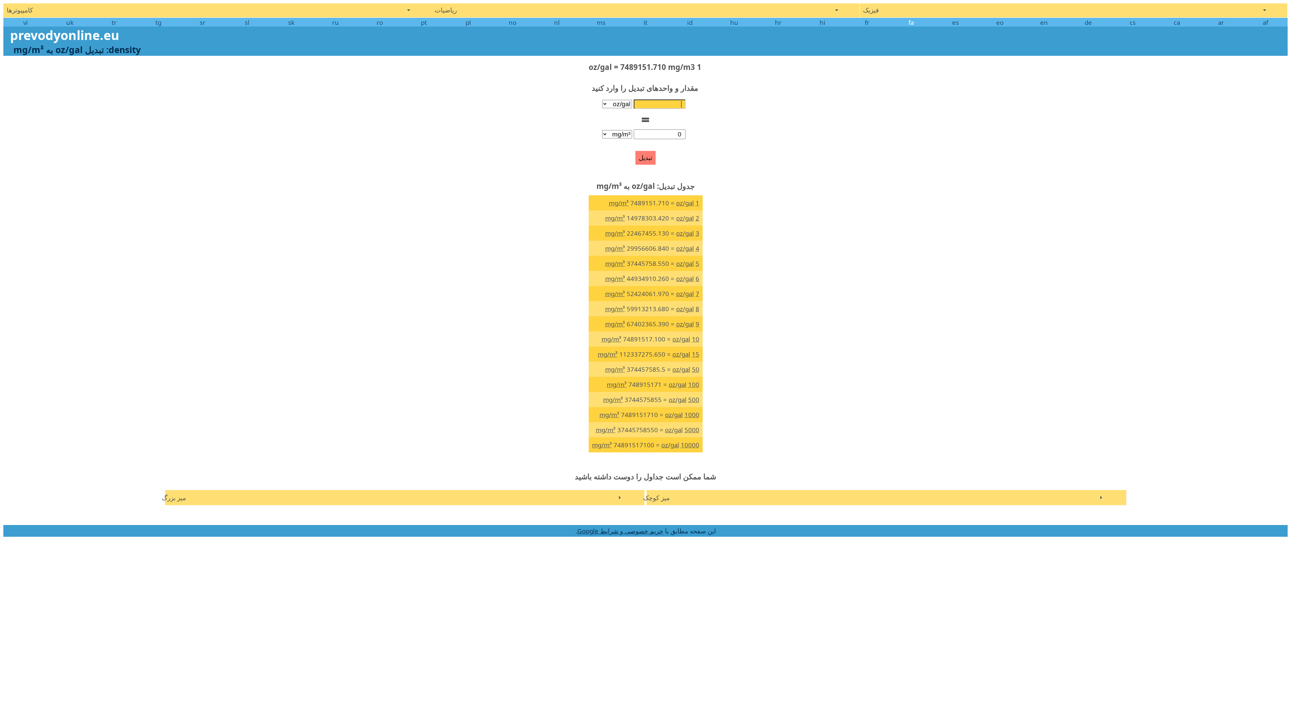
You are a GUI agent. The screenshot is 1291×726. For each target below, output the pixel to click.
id (690, 22)
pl (468, 22)
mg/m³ (619, 203)
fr (867, 22)
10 (695, 339)
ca (1177, 22)
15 (695, 354)
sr (202, 22)
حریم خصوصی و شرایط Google (620, 531)
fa (911, 22)
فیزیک (871, 10)
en (1044, 22)
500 (693, 399)
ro (380, 22)
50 (695, 369)
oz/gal (685, 203)
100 (693, 384)
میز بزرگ (174, 497)
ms (601, 22)
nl (557, 22)
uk (70, 22)
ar (1221, 22)
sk (291, 22)
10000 (690, 445)
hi (822, 22)
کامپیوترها (20, 10)
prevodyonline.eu (64, 35)
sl (247, 22)
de (1088, 22)
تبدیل (645, 157)
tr (114, 22)
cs (1133, 22)
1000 (691, 414)
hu (734, 22)
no (512, 22)
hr (778, 22)
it (645, 22)
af (1265, 22)
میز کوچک (656, 497)
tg (158, 22)
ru (335, 22)
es (955, 22)
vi (25, 22)
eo (1000, 22)
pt (424, 22)
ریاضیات (446, 10)
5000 (691, 430)
